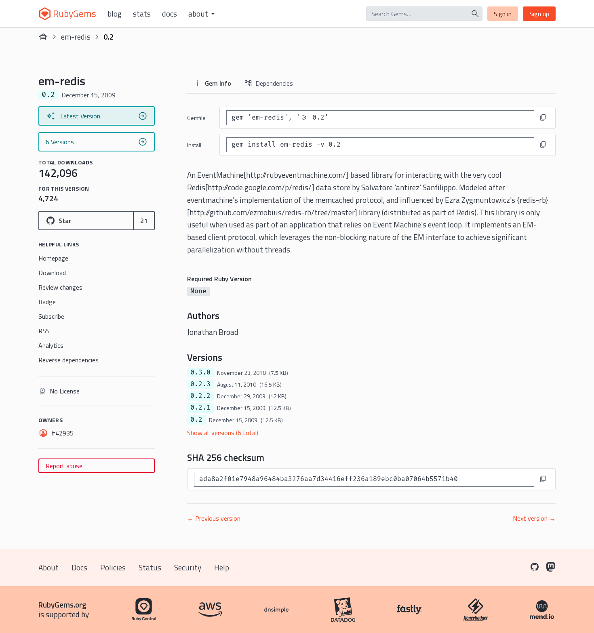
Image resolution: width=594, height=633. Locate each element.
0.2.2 (200, 396)
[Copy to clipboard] (543, 117)
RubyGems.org (62, 604)
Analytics (50, 345)
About (48, 567)
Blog (114, 13)
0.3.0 (200, 372)
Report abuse (64, 466)
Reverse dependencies (68, 360)
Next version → (534, 518)
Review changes (60, 287)
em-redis (76, 36)
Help (221, 567)
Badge (47, 302)
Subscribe (51, 316)
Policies (113, 567)
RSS (44, 331)
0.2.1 (200, 408)
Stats (142, 13)
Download (52, 273)
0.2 (196, 420)
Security (187, 567)
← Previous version (213, 518)
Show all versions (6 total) (222, 432)
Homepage (53, 258)
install (194, 145)
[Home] (43, 36)
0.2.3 (200, 384)
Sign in (503, 14)
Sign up (539, 14)
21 (143, 220)
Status (150, 567)
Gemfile (196, 118)
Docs (169, 13)
